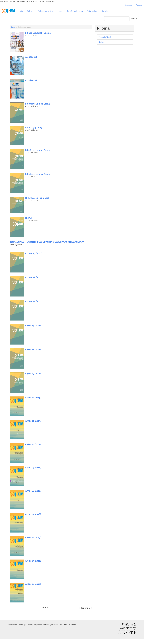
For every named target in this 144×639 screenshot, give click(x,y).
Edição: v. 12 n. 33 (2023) (37, 150)
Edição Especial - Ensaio (38, 33)
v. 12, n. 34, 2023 (33, 127)
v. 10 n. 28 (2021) (33, 277)
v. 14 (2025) (31, 80)
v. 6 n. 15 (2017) (33, 560)
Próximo (85, 608)
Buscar (134, 18)
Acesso (139, 5)
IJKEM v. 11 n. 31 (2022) (37, 198)
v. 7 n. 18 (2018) (33, 491)
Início (21, 11)
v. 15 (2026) (31, 57)
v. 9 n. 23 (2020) (33, 373)
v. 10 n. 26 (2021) (33, 301)
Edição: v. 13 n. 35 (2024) (37, 103)
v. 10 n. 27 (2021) (33, 253)
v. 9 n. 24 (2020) (33, 349)
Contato (104, 11)
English (101, 42)
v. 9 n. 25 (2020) (33, 325)
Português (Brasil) (105, 37)
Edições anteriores (75, 11)
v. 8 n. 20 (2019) (33, 444)
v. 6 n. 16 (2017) (33, 537)
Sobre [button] (30, 11)
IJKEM (28, 218)
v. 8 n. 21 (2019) (33, 420)
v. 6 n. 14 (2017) (33, 584)
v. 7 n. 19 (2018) (33, 467)
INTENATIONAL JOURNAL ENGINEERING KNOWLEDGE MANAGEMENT (47, 242)
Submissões (92, 11)
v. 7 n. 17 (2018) (33, 514)
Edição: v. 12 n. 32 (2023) (37, 174)
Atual (61, 11)
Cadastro (128, 5)
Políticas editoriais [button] (45, 11)
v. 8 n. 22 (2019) (33, 397)
